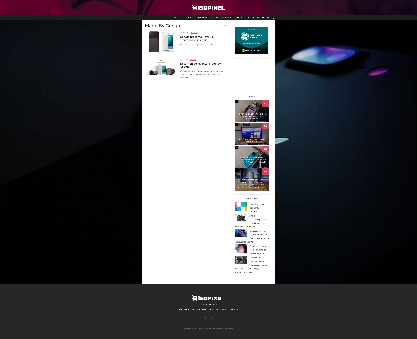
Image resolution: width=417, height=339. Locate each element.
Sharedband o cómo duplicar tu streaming (258, 208)
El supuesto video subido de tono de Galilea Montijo (257, 250)
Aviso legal (201, 309)
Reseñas (177, 17)
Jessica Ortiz (184, 59)
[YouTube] (263, 17)
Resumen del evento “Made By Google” (200, 65)
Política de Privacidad (218, 309)
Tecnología (188, 17)
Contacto (233, 309)
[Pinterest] (210, 304)
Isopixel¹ (230, 328)
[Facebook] (249, 17)
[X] (253, 17)
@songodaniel (184, 32)
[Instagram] (258, 17)
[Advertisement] (252, 75)
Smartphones (202, 17)
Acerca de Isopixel (186, 309)
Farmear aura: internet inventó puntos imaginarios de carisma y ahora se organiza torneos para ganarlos (251, 264)
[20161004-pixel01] (161, 41)
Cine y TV (214, 17)
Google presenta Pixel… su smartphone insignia (197, 38)
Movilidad (239, 17)
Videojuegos (226, 17)
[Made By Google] (161, 67)
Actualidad (194, 32)
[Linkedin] (268, 17)
